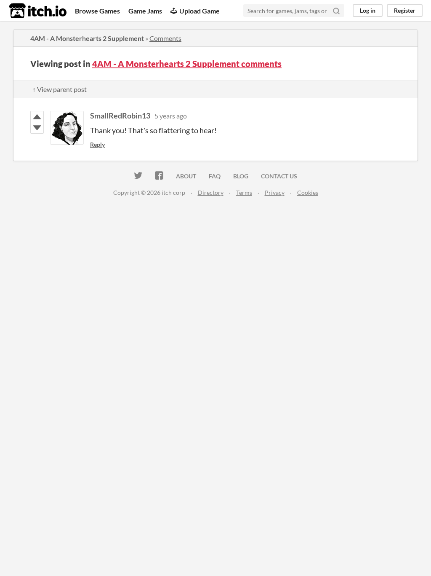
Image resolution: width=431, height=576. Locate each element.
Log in (367, 10)
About (186, 176)
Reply (97, 144)
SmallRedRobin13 (120, 115)
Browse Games (97, 11)
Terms (244, 192)
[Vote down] (37, 127)
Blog (240, 176)
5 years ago (170, 116)
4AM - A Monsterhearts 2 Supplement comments (187, 64)
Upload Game (199, 11)
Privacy (275, 192)
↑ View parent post (59, 89)
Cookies (307, 192)
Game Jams (145, 11)
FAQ (215, 176)
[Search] (336, 10)
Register (404, 10)
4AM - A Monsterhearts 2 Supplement (87, 38)
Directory (210, 192)
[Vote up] (37, 116)
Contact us (279, 176)
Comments (165, 38)
